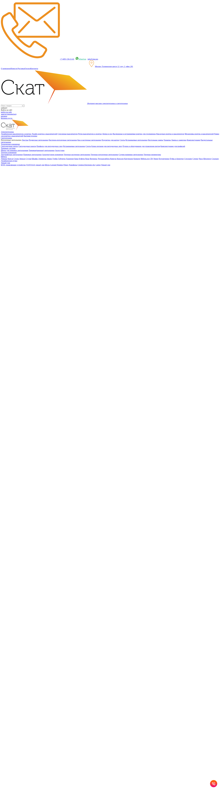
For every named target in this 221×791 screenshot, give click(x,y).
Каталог (9, 221)
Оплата (27, 68)
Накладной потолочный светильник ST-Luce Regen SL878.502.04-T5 (28, 345)
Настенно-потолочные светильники (63, 140)
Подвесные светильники (38, 140)
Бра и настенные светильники (89, 140)
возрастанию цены (9, 246)
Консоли (120, 159)
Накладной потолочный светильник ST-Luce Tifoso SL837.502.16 (26, 293)
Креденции (128, 159)
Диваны (4, 159)
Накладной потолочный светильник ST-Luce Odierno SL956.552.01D (28, 337)
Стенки (195, 159)
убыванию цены (9, 250)
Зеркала (22, 159)
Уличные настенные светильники (77, 155)
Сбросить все (6, 263)
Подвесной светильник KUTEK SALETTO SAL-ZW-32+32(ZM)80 (18, 182)
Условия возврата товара (81, 455)
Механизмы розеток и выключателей (199, 134)
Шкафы (35, 159)
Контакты (34, 68)
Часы (201, 159)
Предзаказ (5, 271)
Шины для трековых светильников (14, 150)
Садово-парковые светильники (131, 155)
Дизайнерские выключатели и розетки (16, 134)
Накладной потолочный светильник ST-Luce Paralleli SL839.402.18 (27, 328)
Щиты (47, 165)
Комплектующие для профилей (172, 146)
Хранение (70, 159)
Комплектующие (193, 140)
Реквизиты (67, 455)
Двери (155, 159)
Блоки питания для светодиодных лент (106, 146)
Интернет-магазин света (15, 217)
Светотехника (11, 225)
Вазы (87, 159)
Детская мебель (104, 159)
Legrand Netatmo (56, 165)
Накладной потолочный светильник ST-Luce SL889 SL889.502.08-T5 (28, 267)
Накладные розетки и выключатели (170, 134)
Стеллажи (188, 159)
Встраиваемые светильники (136, 140)
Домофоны (73, 165)
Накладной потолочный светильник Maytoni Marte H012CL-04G (26, 372)
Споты (122, 140)
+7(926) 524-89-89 (11, 423)
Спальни (215, 159)
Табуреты (62, 159)
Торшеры (167, 140)
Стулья (28, 159)
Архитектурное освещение (52, 155)
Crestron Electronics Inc (86, 165)
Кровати (137, 159)
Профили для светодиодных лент (49, 146)
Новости (14, 68)
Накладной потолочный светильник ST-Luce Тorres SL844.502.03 (26, 302)
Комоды (113, 159)
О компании (6, 68)
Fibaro (65, 165)
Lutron (98, 165)
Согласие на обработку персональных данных (46, 474)
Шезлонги (207, 159)
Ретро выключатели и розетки (90, 134)
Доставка (21, 68)
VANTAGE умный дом (35, 165)
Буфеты (82, 159)
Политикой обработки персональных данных (81, 482)
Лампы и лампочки (178, 140)
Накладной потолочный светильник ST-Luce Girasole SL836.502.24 (27, 284)
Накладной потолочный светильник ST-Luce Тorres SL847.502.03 (26, 319)
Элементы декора (45, 159)
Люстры (25, 140)
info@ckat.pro (93, 59)
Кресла (10, 159)
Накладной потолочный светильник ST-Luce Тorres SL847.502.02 (26, 310)
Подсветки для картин (110, 140)
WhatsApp (82, 59)
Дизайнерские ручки (9, 161)
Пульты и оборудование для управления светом (141, 146)
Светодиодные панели (27, 146)
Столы (16, 159)
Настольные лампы (155, 140)
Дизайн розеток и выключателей (44, 134)
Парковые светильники (32, 155)
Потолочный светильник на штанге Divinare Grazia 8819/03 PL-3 (26, 363)
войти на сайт (6, 112)
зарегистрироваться (8, 114)
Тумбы (55, 159)
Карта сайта (95, 455)
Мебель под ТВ (147, 159)
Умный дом (105, 165)
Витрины (93, 159)
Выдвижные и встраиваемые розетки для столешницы (134, 134)
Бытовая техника (30, 136)
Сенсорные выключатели (68, 134)
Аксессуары (59, 150)
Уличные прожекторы (152, 155)
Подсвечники (164, 159)
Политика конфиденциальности (50, 455)
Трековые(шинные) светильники (42, 150)
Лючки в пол (107, 134)
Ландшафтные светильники (12, 155)
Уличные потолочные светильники (104, 155)
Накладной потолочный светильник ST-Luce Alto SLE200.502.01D (27, 354)
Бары (76, 159)
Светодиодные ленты (9, 146)
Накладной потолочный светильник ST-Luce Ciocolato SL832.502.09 (28, 275)
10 (6, 407)
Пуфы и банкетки (177, 159)
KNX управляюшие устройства (13, 165)
